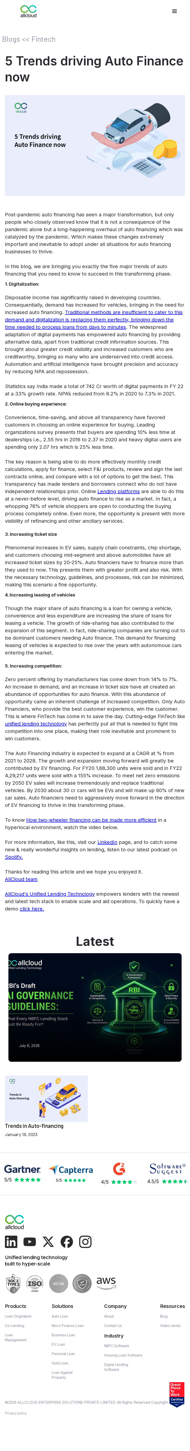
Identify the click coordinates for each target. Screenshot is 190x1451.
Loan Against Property (62, 1374)
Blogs (11, 38)
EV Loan (58, 1344)
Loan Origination (18, 1316)
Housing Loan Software (123, 1355)
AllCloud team (21, 879)
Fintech (43, 38)
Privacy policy (16, 1413)
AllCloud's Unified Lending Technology (50, 894)
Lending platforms (118, 491)
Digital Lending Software (116, 1367)
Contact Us (113, 1325)
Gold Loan (60, 1363)
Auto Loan (60, 1316)
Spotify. (14, 857)
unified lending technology (36, 724)
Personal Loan (63, 1354)
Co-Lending (14, 1325)
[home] (28, 11)
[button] (174, 11)
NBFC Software (116, 1346)
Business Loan (63, 1335)
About (109, 1316)
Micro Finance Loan (68, 1325)
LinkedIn (107, 842)
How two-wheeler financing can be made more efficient (91, 820)
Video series (170, 1325)
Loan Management (15, 1337)
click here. (32, 909)
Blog (163, 1316)
